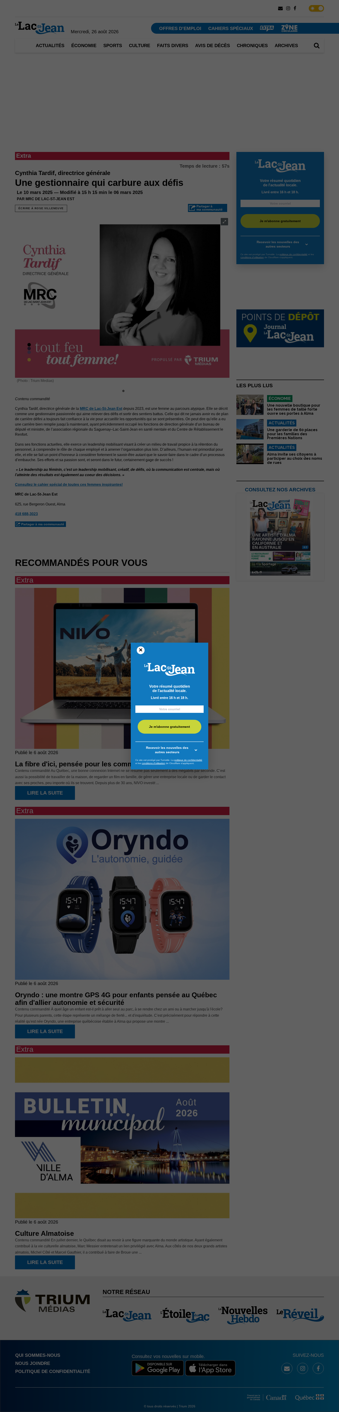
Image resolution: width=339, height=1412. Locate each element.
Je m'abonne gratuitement (169, 727)
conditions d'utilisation (153, 763)
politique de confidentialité (188, 760)
